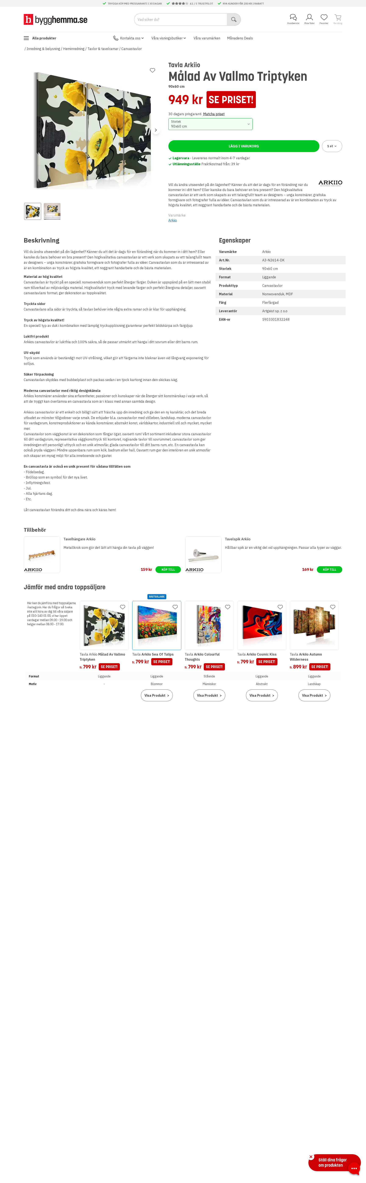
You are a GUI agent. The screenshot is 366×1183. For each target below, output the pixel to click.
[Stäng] (311, 1156)
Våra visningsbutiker (167, 38)
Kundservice (293, 23)
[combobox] (210, 124)
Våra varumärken (207, 38)
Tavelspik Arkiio (238, 539)
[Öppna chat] (354, 1169)
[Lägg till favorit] (152, 70)
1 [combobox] (330, 146)
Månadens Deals (240, 38)
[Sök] (234, 19)
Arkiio (172, 220)
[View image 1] (32, 211)
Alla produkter (44, 38)
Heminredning (74, 49)
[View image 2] (52, 211)
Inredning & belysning (43, 49)
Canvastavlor (131, 49)
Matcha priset (214, 114)
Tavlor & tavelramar (102, 49)
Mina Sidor (309, 23)
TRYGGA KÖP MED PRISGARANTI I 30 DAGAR (135, 3)
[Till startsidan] (55, 19)
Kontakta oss (130, 38)
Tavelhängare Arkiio (80, 539)
